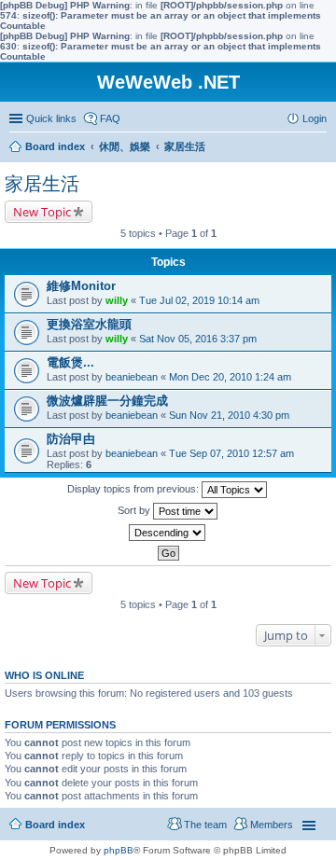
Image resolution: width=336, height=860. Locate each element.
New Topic (42, 211)
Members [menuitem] (271, 824)
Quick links (51, 118)
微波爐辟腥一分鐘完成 (107, 401)
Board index (55, 824)
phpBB (118, 850)
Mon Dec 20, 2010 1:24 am (230, 376)
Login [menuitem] (314, 118)
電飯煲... (70, 362)
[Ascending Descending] (168, 532)
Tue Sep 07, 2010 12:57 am (231, 453)
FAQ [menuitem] (110, 118)
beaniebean (131, 376)
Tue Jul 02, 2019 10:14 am (199, 300)
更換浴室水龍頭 (89, 324)
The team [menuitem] (205, 824)
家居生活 (42, 183)
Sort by (135, 510)
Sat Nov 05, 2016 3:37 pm (198, 338)
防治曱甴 (71, 439)
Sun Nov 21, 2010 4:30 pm (229, 415)
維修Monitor (81, 286)
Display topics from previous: (134, 488)
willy (116, 300)
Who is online (44, 675)
